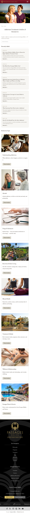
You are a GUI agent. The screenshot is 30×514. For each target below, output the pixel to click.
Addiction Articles (15, 478)
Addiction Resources (15, 475)
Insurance (15, 457)
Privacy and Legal (15, 481)
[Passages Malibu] (9, 1)
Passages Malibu (13, 511)
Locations (15, 470)
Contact (15, 460)
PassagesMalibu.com (15, 491)
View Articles (7, 164)
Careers (15, 473)
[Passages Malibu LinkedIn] (19, 508)
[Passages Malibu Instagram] (13, 508)
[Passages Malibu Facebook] (7, 508)
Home (2, 26)
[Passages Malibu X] (10, 508)
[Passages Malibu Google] (16, 508)
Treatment (15, 452)
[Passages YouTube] (23, 508)
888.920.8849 (9, 497)
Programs (15, 450)
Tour (15, 455)
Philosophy (15, 447)
